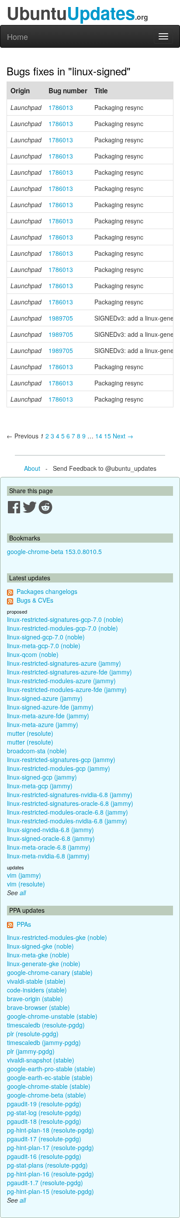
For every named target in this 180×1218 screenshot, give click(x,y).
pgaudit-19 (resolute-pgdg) (44, 1103)
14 (98, 435)
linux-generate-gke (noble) (43, 963)
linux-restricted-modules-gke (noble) (57, 937)
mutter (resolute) (30, 733)
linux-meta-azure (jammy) (42, 724)
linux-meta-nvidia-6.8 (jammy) (48, 855)
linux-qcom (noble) (33, 654)
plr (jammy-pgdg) (31, 1051)
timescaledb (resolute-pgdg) (46, 1024)
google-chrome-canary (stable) (50, 972)
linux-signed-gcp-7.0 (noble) (46, 636)
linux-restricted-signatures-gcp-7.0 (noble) (65, 619)
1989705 (60, 318)
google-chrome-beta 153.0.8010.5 (54, 551)
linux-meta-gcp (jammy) (40, 785)
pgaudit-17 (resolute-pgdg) (44, 1138)
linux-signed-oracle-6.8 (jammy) (51, 838)
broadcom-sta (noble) (37, 750)
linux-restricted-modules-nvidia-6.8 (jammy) (67, 820)
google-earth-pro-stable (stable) (51, 1068)
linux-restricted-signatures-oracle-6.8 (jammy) (70, 803)
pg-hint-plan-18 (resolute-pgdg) (50, 1130)
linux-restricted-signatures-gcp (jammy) (61, 759)
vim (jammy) (24, 875)
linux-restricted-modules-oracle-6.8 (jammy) (67, 812)
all (23, 892)
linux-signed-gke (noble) (40, 946)
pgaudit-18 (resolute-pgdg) (44, 1121)
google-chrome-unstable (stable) (52, 1016)
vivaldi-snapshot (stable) (40, 1060)
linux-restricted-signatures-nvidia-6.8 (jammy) (69, 794)
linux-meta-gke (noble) (38, 954)
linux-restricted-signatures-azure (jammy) (64, 663)
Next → (123, 435)
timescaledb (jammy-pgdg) (44, 1042)
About (32, 468)
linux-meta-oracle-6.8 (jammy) (48, 847)
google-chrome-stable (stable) (48, 1086)
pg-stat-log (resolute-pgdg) (44, 1112)
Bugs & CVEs (35, 600)
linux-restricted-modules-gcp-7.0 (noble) (62, 628)
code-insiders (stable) (37, 989)
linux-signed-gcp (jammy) (42, 777)
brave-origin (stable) (35, 998)
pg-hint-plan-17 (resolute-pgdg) (50, 1147)
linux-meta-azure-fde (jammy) (48, 715)
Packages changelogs (47, 591)
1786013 (60, 107)
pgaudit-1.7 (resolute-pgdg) (45, 1182)
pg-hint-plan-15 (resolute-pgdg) (50, 1191)
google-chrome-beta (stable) (46, 1095)
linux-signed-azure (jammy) (45, 698)
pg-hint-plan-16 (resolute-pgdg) (50, 1173)
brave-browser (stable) (38, 1007)
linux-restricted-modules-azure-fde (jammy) (67, 689)
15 (107, 435)
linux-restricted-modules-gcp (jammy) (58, 768)
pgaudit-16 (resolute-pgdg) (44, 1156)
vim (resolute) (26, 883)
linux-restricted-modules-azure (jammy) (61, 680)
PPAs (24, 924)
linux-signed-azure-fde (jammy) (50, 707)
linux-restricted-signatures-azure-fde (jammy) (69, 671)
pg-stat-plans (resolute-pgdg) (47, 1165)
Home (17, 36)
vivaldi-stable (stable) (36, 981)
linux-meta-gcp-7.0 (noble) (43, 645)
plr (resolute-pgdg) (33, 1033)
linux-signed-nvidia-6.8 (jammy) (50, 829)
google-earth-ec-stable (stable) (50, 1077)
